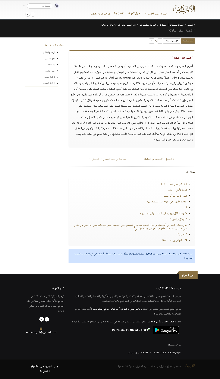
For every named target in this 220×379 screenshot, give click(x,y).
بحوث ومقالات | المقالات (171, 25)
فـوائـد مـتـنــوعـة (147, 25)
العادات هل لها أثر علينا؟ (175, 196)
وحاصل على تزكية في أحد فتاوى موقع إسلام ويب (117, 309)
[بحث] (24, 5)
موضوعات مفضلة (99, 13)
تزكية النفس (49, 77)
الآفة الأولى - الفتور (177, 190)
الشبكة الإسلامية (158, 353)
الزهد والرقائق (49, 53)
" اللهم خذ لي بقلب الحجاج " (109, 159)
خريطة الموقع (37, 366)
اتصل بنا (119, 13)
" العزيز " (182, 234)
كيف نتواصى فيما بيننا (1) (173, 184)
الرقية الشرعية (49, 83)
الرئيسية (191, 25)
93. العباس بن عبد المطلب (173, 240)
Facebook (33, 14)
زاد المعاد (51, 65)
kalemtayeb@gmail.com (41, 332)
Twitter (27, 14)
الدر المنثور (50, 59)
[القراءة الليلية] (55, 5)
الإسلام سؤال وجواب (138, 353)
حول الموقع (134, 13)
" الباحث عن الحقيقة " (158, 159)
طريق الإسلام (174, 353)
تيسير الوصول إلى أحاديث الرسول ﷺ (142, 254)
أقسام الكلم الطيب (157, 13)
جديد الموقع (52, 366)
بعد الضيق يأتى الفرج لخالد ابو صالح (118, 25)
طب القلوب (50, 71)
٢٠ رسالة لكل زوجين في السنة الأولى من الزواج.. (162, 213)
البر (185, 207)
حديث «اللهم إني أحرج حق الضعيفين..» (167, 201)
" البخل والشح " (178, 219)
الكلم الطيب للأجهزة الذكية (160, 322)
